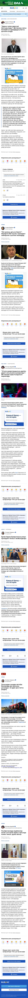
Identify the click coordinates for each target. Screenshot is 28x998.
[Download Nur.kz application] (14, 3)
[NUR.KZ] (14, 8)
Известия (21, 722)
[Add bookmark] (25, 656)
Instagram (15, 217)
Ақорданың (4, 608)
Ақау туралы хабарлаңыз (14, 986)
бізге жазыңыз (16, 152)
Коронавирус (12, 11)
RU (23, 8)
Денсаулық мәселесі (21, 11)
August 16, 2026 (18, 767)
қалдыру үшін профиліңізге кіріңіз (11, 175)
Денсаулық (4, 11)
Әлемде (3, 224)
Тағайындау (8, 529)
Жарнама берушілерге (14, 989)
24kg (12, 268)
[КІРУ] (26, 8)
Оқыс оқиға (4, 363)
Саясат (3, 529)
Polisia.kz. (4, 407)
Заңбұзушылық (11, 363)
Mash (16, 472)
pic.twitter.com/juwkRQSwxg (7, 766)
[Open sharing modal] (18, 656)
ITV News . (18, 868)
